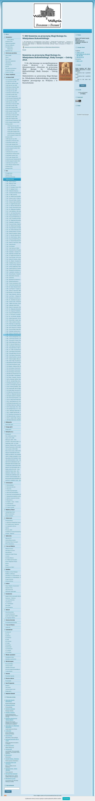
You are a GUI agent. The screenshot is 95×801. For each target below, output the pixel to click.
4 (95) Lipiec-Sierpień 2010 (13, 131)
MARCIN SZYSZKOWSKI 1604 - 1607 (13, 467)
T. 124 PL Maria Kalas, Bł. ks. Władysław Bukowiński (13, 406)
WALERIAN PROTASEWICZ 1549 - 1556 (13, 458)
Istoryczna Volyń (10, 745)
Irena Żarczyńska (9, 612)
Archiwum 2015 (8, 41)
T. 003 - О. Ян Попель (10, 185)
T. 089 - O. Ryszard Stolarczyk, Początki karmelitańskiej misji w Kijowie (13, 344)
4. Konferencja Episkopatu (11, 490)
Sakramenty (8, 62)
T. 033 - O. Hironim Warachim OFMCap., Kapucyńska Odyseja (13, 240)
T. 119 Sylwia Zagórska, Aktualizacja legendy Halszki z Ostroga (13, 395)
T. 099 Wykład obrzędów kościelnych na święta (13, 362)
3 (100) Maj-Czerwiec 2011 (11, 142)
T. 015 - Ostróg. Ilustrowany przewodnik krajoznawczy (13, 207)
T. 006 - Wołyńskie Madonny (11, 190)
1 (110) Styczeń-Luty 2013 (11, 162)
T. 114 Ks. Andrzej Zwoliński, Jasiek (13, 386)
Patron (6, 57)
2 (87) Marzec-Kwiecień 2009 (12, 114)
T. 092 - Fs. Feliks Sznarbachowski (13, 349)
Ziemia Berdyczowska (10, 540)
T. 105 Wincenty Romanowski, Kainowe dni (13, 373)
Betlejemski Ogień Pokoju (11, 554)
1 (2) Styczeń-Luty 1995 (10, 81)
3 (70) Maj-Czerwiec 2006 (11, 89)
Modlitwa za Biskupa (10, 573)
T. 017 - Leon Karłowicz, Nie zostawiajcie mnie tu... (13, 211)
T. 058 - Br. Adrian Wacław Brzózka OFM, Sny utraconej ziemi (13, 286)
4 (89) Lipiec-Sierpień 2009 (11, 118)
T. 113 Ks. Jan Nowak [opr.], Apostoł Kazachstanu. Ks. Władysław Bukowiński (13, 384)
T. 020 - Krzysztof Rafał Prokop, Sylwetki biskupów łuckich (13, 216)
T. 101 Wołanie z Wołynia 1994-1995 (13, 366)
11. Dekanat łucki (9, 503)
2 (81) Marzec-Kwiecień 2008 (12, 103)
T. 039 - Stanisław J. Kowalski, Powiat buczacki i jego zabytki (13, 251)
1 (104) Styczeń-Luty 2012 (11, 151)
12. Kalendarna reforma (10, 526)
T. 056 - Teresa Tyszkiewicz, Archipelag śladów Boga (13, 283)
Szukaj (8, 791)
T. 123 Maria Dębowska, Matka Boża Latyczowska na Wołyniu (13, 405)
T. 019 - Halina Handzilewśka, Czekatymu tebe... (13, 214)
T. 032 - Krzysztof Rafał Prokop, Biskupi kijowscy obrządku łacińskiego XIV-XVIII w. (13, 238)
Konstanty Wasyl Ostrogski (11, 542)
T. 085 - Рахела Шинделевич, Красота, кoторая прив (13, 336)
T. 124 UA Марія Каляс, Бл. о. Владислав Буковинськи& (13, 408)
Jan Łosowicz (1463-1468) (11, 449)
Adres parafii (8, 55)
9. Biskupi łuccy (9, 499)
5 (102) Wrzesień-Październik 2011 (13, 146)
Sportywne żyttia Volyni (10, 591)
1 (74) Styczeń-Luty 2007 (11, 90)
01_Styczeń (8, 632)
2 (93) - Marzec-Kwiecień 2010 (14, 127)
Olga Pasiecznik (9, 589)
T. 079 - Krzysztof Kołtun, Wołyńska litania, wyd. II (13, 325)
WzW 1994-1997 (9, 424)
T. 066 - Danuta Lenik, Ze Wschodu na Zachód (13, 301)
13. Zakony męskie (9, 507)
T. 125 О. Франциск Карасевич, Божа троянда (13, 410)
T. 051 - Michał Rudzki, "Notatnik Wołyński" (13, 274)
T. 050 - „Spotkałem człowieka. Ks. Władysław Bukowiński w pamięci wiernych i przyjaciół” (13, 272)
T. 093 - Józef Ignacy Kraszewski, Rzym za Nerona (13, 351)
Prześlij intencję (8, 47)
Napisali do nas (8, 50)
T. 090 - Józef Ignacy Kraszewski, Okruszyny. (13, 346)
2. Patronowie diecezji (10, 487)
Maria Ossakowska (9, 513)
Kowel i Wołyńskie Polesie (11, 561)
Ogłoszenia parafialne (10, 43)
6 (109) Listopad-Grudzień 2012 (12, 161)
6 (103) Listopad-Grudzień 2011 (12, 148)
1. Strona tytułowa (9, 485)
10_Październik (8, 648)
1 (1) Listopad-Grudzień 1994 (12, 79)
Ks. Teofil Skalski (9, 603)
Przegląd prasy (8, 173)
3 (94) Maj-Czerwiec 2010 (13, 129)
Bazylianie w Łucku (10, 778)
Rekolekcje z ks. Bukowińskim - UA (13, 575)
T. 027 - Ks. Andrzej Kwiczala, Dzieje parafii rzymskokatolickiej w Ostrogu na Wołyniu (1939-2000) (13, 229)
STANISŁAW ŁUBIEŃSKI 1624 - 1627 (13, 474)
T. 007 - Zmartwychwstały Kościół (13, 192)
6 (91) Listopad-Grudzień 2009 (12, 122)
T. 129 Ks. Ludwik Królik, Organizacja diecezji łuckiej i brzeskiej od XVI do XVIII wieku (13, 417)
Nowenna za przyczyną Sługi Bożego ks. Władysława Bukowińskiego (42, 47)
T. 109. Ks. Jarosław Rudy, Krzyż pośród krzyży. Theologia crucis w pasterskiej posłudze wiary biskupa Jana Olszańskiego (13, 381)
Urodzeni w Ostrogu (10, 70)
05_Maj (7, 639)
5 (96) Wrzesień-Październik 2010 (14, 133)
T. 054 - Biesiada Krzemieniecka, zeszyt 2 (13, 279)
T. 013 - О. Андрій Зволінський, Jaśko (13, 203)
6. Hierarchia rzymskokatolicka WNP (13, 494)
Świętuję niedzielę (10, 709)
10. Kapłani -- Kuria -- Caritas (12, 501)
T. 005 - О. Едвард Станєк (11, 189)
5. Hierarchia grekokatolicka (11, 492)
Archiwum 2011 (8, 137)
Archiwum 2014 (8, 168)
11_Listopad (8, 650)
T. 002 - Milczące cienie (10, 183)
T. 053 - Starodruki (9, 277)
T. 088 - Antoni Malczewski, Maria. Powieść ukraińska (13, 342)
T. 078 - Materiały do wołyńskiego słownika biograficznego (13, 323)
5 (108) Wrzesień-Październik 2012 (13, 159)
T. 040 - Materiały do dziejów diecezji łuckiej (13, 253)
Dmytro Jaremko (9, 515)
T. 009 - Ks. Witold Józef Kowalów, (13, 196)
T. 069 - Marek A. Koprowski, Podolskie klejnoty (13, 307)
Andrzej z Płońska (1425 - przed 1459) (13, 445)
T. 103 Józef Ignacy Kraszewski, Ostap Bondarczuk (13, 370)
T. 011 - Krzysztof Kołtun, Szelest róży (13, 200)
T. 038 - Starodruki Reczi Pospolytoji (13, 250)
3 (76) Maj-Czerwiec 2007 (11, 94)
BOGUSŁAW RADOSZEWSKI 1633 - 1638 (13, 478)
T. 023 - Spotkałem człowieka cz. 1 (13, 222)
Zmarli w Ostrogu (9, 72)
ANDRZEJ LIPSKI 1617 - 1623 (12, 473)
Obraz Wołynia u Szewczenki (12, 585)
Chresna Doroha (9, 581)
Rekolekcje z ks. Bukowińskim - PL (13, 577)
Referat (7, 528)
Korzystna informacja (10, 176)
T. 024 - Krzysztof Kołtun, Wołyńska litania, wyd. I (13, 224)
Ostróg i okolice (9, 665)
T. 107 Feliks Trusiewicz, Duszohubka (13, 377)
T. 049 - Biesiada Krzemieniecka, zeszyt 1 (13, 270)
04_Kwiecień (8, 637)
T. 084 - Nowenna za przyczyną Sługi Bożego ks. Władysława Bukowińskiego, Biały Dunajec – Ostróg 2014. (13, 334)
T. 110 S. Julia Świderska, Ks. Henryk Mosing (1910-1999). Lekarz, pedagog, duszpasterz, (13, 401)
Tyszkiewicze (8, 601)
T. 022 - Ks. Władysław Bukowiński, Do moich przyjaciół (13, 220)
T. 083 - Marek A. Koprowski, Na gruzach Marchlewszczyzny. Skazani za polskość (13, 333)
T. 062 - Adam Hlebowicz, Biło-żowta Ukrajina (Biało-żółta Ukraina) (13, 294)
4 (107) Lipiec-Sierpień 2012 (11, 157)
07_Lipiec (7, 643)
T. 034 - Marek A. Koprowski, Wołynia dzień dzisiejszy (13, 242)
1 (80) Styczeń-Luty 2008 (11, 101)
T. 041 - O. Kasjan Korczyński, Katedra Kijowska (13, 255)
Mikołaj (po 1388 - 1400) (10, 439)
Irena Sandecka (9, 607)
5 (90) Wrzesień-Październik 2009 (13, 120)
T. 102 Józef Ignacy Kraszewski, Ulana (13, 368)
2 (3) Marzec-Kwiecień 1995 (11, 83)
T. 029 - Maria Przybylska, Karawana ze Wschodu (13, 233)
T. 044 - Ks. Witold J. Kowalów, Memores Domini (13, 261)
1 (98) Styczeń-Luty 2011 (11, 138)
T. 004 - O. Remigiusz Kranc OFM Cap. (13, 187)
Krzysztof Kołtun (9, 663)
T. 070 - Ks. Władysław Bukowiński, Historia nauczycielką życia (13, 309)
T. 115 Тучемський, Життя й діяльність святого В (13, 388)
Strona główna (10, 39)
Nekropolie (7, 605)
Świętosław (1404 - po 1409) (11, 443)
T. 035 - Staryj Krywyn (10, 244)
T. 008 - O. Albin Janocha (11, 194)
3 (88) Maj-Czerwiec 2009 (11, 116)
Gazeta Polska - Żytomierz (12, 758)
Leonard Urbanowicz (10, 614)
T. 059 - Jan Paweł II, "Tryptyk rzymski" (13, 288)
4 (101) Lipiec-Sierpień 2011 (11, 144)
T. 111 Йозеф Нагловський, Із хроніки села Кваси (13, 403)
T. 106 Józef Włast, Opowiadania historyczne (13, 375)
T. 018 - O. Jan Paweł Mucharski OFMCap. (13, 213)
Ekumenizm (9, 755)
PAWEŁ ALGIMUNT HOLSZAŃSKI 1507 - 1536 (13, 454)
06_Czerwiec (8, 641)
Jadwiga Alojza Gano (10, 512)
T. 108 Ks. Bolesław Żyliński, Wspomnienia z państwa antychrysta (13, 379)
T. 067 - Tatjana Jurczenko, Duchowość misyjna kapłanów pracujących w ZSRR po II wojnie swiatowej (13, 303)
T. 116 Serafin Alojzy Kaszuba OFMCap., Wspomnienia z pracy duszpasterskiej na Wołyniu (13, 390)
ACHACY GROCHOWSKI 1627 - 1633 (13, 476)
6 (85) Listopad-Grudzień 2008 (12, 111)
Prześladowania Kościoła (11, 622)
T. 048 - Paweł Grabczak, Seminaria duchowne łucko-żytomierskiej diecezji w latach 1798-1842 (13, 268)
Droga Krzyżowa (9, 579)
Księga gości (8, 429)
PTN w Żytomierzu (9, 543)
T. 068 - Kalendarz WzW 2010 (12, 305)
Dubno (6, 565)
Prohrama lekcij (8, 520)
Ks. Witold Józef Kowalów (11, 559)
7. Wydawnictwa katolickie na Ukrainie (13, 496)
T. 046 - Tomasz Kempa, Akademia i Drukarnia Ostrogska (13, 264)
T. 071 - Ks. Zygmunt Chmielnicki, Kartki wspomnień (13, 310)
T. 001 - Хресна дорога (10, 181)
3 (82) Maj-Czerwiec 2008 (11, 105)
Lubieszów (7, 627)
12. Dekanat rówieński (10, 505)
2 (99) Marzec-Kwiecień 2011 (12, 140)
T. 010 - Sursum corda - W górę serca (13, 198)
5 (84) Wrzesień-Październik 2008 (13, 109)
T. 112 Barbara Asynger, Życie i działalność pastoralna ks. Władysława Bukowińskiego (13, 382)
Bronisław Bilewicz (9, 557)
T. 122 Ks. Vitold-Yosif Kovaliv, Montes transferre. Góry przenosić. (13, 399)
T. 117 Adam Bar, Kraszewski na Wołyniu (13, 392)
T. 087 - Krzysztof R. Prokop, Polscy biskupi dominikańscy (13, 340)
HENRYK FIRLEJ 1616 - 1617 (12, 471)
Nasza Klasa (9, 735)
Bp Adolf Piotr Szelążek (11, 773)
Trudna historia (8, 671)
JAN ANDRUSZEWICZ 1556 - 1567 (13, 460)
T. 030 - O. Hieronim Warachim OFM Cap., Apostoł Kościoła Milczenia (13, 235)
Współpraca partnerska (10, 659)
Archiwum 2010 (8, 124)
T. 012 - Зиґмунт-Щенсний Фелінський (13, 202)
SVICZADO (8, 687)
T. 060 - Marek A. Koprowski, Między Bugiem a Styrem (13, 290)
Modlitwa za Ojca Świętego (11, 571)
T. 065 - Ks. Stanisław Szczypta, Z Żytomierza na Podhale (13, 299)
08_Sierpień (8, 645)
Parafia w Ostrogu (10, 712)
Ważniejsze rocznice (10, 550)
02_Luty (7, 633)
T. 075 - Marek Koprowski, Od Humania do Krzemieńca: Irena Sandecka (13, 318)
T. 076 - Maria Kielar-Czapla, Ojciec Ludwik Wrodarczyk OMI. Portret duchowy (13, 320)
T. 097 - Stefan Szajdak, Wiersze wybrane (13, 358)
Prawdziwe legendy (9, 676)
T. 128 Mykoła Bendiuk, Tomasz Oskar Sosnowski (13, 416)
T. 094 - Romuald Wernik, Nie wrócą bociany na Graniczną (13, 353)
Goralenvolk (9, 749)
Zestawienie (8, 434)
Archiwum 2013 (8, 166)
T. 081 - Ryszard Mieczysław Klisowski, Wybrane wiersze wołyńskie (13, 329)
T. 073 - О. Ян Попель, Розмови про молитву (13, 314)
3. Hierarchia (8, 488)
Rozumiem (66, 798)
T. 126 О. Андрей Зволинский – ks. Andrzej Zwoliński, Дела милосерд (13, 412)
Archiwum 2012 (8, 149)
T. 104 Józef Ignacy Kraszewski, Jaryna (13, 371)
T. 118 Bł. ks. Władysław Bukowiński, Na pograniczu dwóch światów (13, 394)
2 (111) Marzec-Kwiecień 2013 (12, 164)
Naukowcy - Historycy (10, 598)
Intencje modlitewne (9, 45)
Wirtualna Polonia (10, 705)
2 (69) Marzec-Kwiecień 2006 (12, 87)
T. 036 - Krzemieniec (10, 246)
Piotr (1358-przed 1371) (10, 436)
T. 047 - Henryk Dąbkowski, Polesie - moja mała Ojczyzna (13, 266)
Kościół (7, 66)
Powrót (24, 49)
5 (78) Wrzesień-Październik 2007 (13, 98)
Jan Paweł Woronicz (10, 600)
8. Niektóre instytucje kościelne (12, 498)
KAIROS (7, 685)
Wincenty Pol (8, 538)
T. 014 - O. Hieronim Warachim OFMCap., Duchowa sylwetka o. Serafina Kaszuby (13, 205)
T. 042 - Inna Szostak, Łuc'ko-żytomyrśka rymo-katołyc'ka (13, 257)
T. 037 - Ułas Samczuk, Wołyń (12, 248)
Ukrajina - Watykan (9, 533)
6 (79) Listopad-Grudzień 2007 (12, 100)
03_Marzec (8, 635)
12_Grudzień (8, 652)
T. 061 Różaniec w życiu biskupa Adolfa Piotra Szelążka (13, 292)
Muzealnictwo (8, 552)
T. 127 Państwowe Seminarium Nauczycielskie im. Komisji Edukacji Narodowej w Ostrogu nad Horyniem (13, 414)
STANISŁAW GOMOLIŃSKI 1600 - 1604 (13, 465)
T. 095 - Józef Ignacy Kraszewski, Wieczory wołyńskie (13, 355)
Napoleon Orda (8, 587)
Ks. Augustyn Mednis (10, 617)
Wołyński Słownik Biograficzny (10, 700)
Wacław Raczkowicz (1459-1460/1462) (13, 447)
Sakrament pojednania (10, 61)
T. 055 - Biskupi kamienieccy (11, 281)
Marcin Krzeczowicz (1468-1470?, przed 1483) (13, 450)
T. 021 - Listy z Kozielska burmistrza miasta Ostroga (13, 218)
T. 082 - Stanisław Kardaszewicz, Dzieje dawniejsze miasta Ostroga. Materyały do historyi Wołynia (13, 331)
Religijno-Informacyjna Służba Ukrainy (11, 719)
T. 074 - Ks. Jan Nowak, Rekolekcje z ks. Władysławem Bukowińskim (13, 316)
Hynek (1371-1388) (9, 437)
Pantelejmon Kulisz (9, 657)
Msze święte (8, 59)
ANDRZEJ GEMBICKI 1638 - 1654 (13, 480)
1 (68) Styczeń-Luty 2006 (11, 85)
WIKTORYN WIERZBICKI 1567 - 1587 (13, 461)
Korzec (7, 563)
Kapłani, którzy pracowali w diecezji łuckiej (13, 596)
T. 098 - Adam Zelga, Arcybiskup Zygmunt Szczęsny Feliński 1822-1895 (13, 360)
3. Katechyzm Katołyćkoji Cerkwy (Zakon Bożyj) (13, 522)
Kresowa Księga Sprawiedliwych (12, 669)
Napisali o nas (8, 175)
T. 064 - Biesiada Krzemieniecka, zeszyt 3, (13, 298)
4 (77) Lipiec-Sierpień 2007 (11, 96)
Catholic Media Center (10, 689)
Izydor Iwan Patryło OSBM (11, 615)
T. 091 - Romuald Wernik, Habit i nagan (13, 347)
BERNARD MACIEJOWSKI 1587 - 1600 (13, 463)
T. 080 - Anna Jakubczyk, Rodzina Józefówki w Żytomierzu (13, 327)
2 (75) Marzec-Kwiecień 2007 (12, 92)
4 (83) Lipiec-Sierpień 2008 (11, 107)
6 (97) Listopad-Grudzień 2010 (14, 135)
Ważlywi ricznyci (9, 548)
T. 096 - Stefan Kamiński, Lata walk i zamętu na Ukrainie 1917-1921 (13, 357)
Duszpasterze (8, 64)
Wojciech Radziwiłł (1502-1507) (12, 452)
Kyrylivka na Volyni (9, 567)
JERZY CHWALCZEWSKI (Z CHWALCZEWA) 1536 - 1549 (13, 456)
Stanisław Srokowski (10, 667)
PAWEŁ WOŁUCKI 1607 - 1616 (12, 469)
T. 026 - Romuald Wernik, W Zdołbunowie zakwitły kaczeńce (13, 227)
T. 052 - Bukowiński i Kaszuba (12, 275)
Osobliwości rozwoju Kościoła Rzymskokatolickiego (13, 531)
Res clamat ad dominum (10, 68)
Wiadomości (10, 48)
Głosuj (82, 85)
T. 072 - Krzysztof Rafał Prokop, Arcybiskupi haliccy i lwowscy (13, 312)
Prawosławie (8, 680)
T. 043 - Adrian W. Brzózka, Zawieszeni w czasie (13, 259)
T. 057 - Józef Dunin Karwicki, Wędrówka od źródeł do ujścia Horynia (13, 285)
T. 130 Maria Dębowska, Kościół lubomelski (13, 419)
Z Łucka (7, 556)
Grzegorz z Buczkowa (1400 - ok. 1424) (13, 441)
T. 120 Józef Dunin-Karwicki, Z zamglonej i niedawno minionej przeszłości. (13, 397)
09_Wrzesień (8, 646)
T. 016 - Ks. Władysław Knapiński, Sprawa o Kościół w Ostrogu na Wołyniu (13, 209)
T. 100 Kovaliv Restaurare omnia (12, 364)
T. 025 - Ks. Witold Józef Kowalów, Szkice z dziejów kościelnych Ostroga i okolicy (13, 226)
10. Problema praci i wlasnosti (12, 524)
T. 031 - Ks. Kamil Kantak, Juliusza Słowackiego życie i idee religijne (13, 237)
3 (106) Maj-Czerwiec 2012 (11, 155)
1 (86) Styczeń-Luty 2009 (11, 113)
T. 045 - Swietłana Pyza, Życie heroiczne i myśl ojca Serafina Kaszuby (13, 262)
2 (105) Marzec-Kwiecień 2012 (12, 153)
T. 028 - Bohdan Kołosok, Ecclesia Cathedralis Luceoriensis (13, 231)
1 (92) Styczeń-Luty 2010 (13, 125)
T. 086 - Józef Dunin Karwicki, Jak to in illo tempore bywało (13, 338)
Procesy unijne (8, 529)
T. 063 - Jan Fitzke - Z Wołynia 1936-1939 (13, 296)
